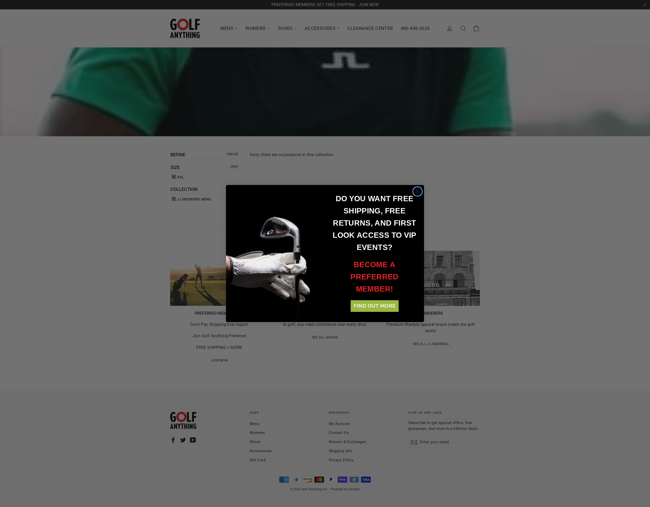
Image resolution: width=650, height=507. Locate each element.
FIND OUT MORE (375, 305)
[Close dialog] (417, 191)
